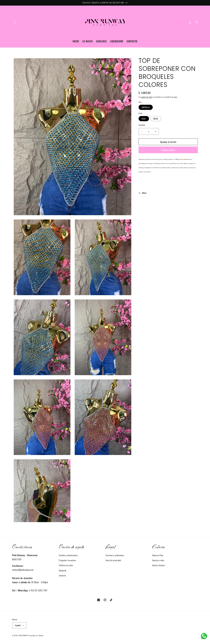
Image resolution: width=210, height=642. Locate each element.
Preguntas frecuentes (67, 560)
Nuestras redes (158, 560)
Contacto (62, 575)
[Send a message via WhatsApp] (204, 636)
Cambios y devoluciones (68, 555)
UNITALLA (146, 107)
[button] (15, 22)
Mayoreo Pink (157, 555)
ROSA (155, 118)
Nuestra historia (158, 565)
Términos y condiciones (115, 555)
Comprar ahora (168, 150)
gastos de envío (146, 97)
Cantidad (142, 124)
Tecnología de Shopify (35, 635)
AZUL (144, 118)
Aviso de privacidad (113, 560)
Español (18, 625)
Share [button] (144, 192)
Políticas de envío (66, 565)
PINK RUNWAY (23, 635)
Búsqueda (62, 570)
